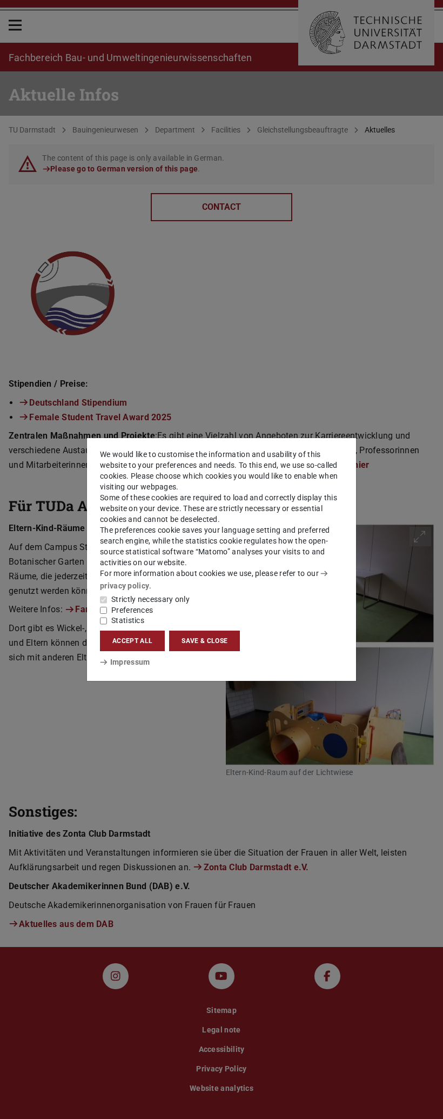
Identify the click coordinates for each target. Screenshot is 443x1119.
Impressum (130, 662)
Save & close (204, 641)
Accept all (132, 641)
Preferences (132, 610)
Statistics (127, 620)
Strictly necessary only (150, 599)
